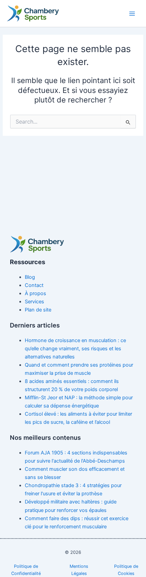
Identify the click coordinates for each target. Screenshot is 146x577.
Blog (30, 277)
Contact (34, 285)
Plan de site (38, 310)
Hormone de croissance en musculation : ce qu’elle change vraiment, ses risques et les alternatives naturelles (75, 348)
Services (34, 302)
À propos (35, 293)
